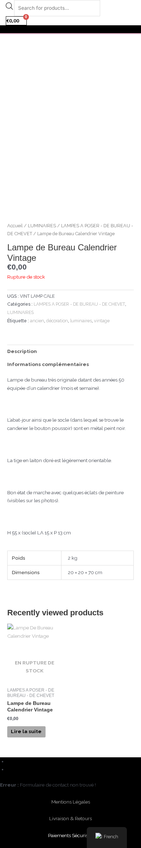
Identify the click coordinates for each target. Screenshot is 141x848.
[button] (70, 29)
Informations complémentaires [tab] (48, 364)
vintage (102, 320)
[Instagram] (10, 769)
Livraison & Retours (70, 818)
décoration (57, 320)
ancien (37, 320)
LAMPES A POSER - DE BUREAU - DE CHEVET (79, 304)
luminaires (81, 320)
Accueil (15, 225)
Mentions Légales (70, 802)
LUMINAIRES (42, 225)
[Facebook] (10, 761)
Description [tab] (22, 351)
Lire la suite (26, 731)
